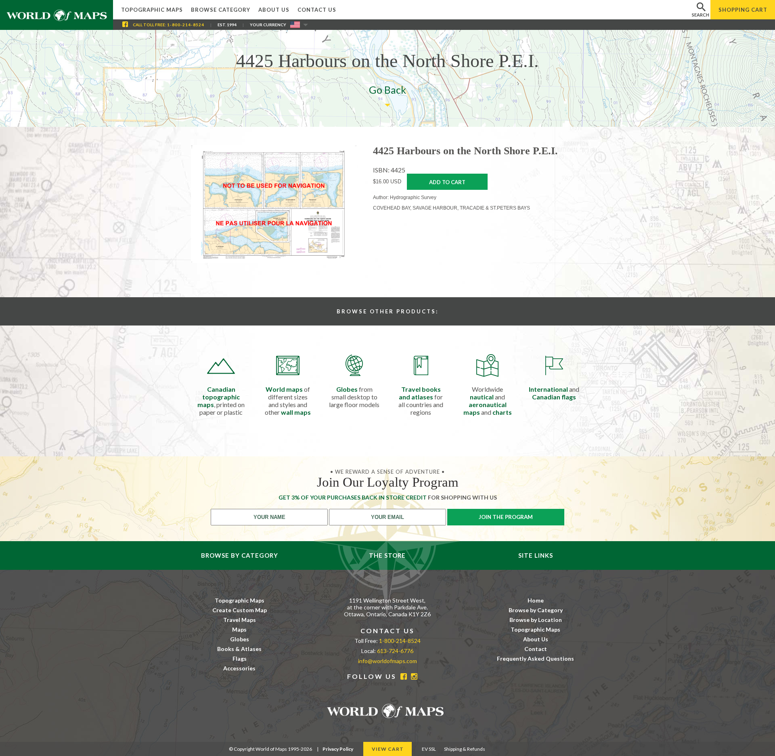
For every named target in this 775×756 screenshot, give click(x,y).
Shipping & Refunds (464, 749)
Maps (239, 629)
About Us (273, 9)
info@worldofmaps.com (387, 660)
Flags (239, 658)
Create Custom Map (239, 610)
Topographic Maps (152, 9)
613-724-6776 (395, 650)
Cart (742, 9)
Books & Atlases (239, 648)
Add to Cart (447, 182)
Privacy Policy (338, 749)
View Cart (388, 749)
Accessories (239, 668)
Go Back (387, 90)
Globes (239, 639)
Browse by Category (536, 610)
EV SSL (429, 749)
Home (536, 600)
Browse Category (220, 9)
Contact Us (316, 9)
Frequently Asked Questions (535, 658)
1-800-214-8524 (185, 24)
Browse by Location (535, 619)
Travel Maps (239, 619)
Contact (535, 648)
